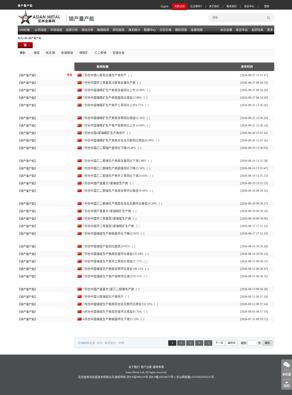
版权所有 (120, 377)
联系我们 (232, 6)
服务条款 (158, 366)
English (164, 6)
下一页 (219, 343)
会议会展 (226, 29)
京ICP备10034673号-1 (162, 377)
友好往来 (257, 29)
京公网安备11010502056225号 (195, 377)
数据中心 (150, 29)
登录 (266, 6)
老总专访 (242, 29)
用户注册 (146, 366)
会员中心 (249, 6)
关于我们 (214, 6)
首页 (20, 38)
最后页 (232, 343)
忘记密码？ (196, 6)
